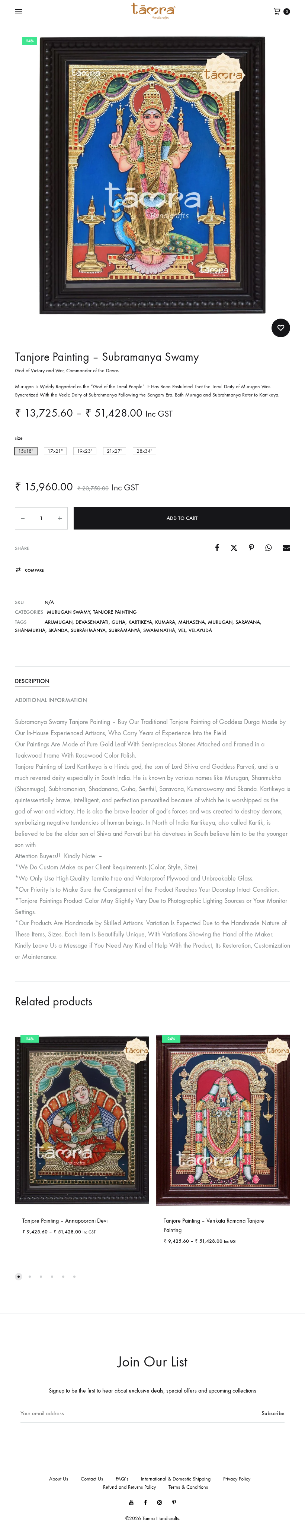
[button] (26, 451)
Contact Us (92, 1479)
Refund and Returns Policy (129, 1487)
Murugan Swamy (68, 612)
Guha (118, 622)
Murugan (220, 622)
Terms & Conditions (188, 1487)
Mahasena (191, 622)
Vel (182, 630)
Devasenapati (92, 622)
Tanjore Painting (115, 612)
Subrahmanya (88, 630)
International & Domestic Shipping (176, 1479)
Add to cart (182, 518)
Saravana (247, 622)
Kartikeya (140, 622)
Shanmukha (30, 630)
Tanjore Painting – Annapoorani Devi (64, 1220)
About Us (58, 1479)
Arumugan (59, 622)
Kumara (165, 622)
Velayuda (200, 630)
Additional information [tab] (51, 700)
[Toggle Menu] (18, 11)
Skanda (58, 630)
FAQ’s (122, 1479)
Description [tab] (32, 681)
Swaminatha (159, 630)
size (19, 438)
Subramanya (124, 630)
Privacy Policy (236, 1479)
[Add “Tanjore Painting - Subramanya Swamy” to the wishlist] (281, 328)
